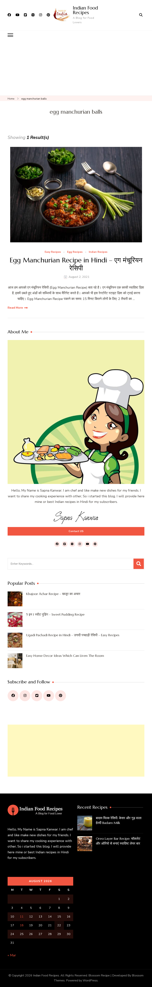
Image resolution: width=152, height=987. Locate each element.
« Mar (12, 955)
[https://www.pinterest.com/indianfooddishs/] (60, 695)
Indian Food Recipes (85, 10)
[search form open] (140, 15)
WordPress (90, 980)
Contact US (76, 531)
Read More (15, 308)
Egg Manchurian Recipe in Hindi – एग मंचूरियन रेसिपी (76, 264)
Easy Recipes (53, 252)
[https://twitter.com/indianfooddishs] (36, 695)
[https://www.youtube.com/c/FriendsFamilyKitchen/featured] (48, 695)
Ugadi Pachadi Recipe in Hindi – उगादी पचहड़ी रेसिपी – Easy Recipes (72, 635)
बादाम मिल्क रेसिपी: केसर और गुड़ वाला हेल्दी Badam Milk (118, 820)
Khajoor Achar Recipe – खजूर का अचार (53, 594)
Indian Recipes (98, 252)
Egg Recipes (74, 252)
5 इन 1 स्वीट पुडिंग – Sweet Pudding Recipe (55, 614)
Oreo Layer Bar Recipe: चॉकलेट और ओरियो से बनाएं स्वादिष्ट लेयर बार (118, 840)
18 (22, 925)
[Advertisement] (76, 68)
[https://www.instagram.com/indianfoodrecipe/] (24, 695)
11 (22, 917)
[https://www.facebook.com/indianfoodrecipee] (13, 695)
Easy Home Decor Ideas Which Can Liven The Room (65, 655)
